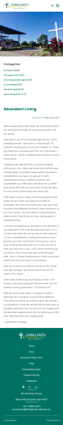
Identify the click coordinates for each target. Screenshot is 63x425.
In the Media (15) (13, 85)
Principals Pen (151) (14, 75)
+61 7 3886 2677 (31, 406)
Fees (31, 364)
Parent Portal (31, 375)
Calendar (31, 381)
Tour (31, 352)
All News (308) (11, 70)
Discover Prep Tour (31, 358)
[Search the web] (52, 6)
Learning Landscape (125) (18, 80)
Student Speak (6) (14, 89)
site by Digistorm (52, 420)
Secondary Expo (31, 369)
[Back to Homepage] (18, 5)
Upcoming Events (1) (15, 94)
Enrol (31, 346)
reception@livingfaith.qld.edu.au (31, 409)
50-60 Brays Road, (31, 394)
